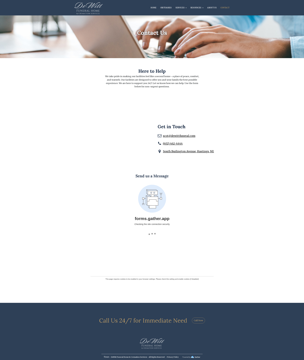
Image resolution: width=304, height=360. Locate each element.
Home (154, 8)
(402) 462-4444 (173, 143)
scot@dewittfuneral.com (179, 135)
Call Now (198, 320)
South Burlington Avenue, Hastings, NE (188, 151)
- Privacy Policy (172, 357)
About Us (211, 8)
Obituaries (166, 8)
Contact (224, 8)
